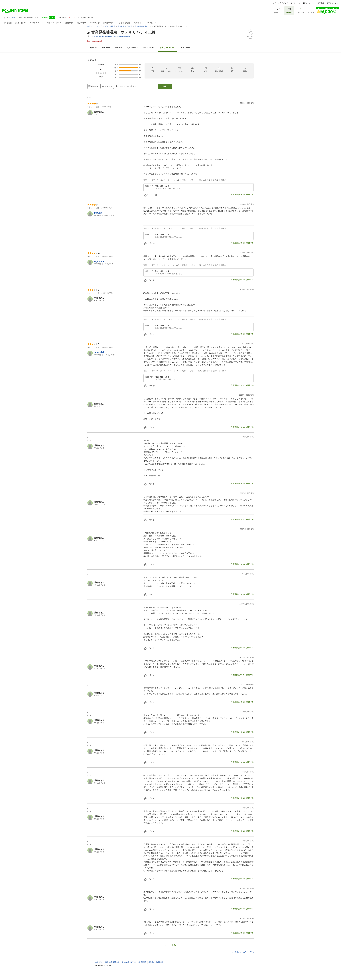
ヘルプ (273, 3)
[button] (114, 112)
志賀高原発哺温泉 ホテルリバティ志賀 (121, 31)
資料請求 (160, 962)
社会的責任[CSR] (129, 962)
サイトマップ (295, 3)
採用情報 (142, 962)
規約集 (151, 962)
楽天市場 (321, 3)
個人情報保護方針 (112, 962)
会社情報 (99, 962)
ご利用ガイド (283, 3)
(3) (132, 47)
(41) (167, 47)
